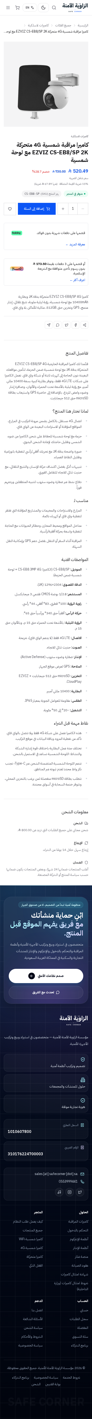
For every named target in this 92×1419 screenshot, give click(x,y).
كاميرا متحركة (35, 1256)
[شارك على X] (66, 325)
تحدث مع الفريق (43, 992)
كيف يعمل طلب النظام (28, 1221)
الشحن (36, 1384)
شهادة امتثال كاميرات (74, 1274)
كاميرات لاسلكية (38, 25)
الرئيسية (83, 25)
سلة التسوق (80, 1336)
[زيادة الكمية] (63, 209)
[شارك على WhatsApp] (57, 325)
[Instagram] (69, 1192)
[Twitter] (80, 1192)
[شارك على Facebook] (75, 325)
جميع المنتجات (33, 1230)
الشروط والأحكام (32, 1336)
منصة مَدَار (81, 1256)
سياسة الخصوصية (30, 1345)
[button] (46, 84)
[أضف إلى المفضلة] (10, 209)
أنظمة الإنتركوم (79, 1239)
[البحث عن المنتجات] (54, 7)
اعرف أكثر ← (77, 280)
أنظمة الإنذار (80, 1247)
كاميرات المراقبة (78, 1221)
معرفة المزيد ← (75, 244)
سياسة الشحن (33, 1327)
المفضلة (82, 1327)
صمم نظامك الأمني (51, 975)
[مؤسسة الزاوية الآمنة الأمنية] (75, 7)
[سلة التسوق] (17, 7)
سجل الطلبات (79, 1319)
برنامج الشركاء (79, 1345)
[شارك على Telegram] (48, 325)
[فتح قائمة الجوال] (8, 7)
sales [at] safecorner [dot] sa (56, 1174)
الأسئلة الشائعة (33, 1319)
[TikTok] (59, 1192)
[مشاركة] (84, 325)
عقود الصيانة (80, 1265)
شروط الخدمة (71, 1377)
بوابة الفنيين (53, 1384)
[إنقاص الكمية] (83, 209)
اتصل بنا (37, 1310)
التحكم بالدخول (77, 1230)
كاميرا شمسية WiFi (31, 1239)
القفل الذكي (36, 1265)
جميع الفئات (63, 25)
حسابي (84, 1310)
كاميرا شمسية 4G (32, 1247)
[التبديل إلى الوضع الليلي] (43, 7)
